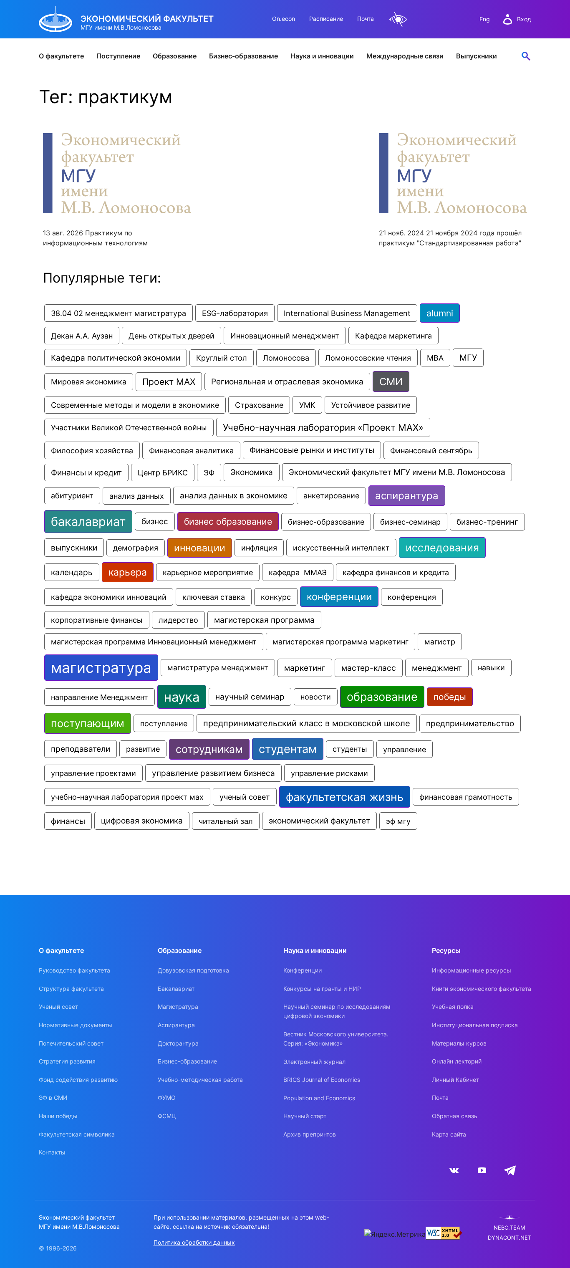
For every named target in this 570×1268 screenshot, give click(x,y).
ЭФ (209, 472)
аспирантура (407, 496)
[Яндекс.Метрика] (395, 1234)
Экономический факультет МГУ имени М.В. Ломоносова (397, 472)
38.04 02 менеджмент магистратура (118, 313)
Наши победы (58, 1115)
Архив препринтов (309, 1134)
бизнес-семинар (410, 521)
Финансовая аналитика (191, 450)
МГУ (468, 358)
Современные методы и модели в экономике (135, 405)
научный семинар (250, 697)
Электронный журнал (314, 1061)
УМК (307, 404)
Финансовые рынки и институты (312, 450)
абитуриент (72, 495)
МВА (435, 357)
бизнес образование (228, 521)
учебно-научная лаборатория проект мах (127, 796)
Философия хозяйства (92, 450)
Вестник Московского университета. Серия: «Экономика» (335, 1039)
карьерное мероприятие (208, 572)
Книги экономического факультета (481, 988)
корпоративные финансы (97, 619)
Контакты (52, 1152)
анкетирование (331, 495)
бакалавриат (88, 521)
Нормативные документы (75, 1024)
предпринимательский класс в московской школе (306, 723)
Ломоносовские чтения (368, 357)
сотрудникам (209, 749)
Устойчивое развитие (370, 404)
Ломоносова (286, 358)
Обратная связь (454, 1115)
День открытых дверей (171, 335)
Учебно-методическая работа (200, 1079)
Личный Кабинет (455, 1079)
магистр (439, 641)
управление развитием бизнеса (213, 773)
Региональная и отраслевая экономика (287, 381)
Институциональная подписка (475, 1024)
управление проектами (93, 773)
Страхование (259, 404)
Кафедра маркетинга (393, 335)
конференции (339, 597)
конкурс (276, 596)
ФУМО (167, 1097)
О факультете (61, 56)
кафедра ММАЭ (298, 572)
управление (404, 749)
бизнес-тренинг (487, 521)
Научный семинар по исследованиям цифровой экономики (337, 1011)
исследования (442, 547)
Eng (484, 19)
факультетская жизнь (345, 796)
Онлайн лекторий (457, 1061)
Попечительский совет (71, 1043)
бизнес (154, 521)
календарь (72, 572)
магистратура (101, 668)
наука (181, 697)
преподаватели (80, 749)
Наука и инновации (322, 56)
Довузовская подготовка (193, 970)
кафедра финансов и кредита (396, 572)
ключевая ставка (213, 596)
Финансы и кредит (86, 472)
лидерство (178, 619)
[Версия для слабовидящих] (398, 19)
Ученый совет (58, 1006)
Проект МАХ (168, 381)
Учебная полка (453, 1006)
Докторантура (178, 1043)
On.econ (283, 18)
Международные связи (405, 56)
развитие (143, 749)
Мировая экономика (88, 381)
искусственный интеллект (341, 547)
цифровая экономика (142, 821)
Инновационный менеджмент (284, 335)
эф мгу (398, 821)
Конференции (302, 970)
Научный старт (304, 1115)
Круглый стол (221, 358)
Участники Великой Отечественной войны (129, 427)
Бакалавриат (176, 988)
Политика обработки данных (194, 1242)
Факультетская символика (77, 1134)
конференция (412, 596)
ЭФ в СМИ (53, 1097)
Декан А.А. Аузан (82, 335)
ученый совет (244, 796)
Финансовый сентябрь (431, 450)
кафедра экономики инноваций (108, 596)
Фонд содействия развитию (78, 1079)
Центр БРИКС (163, 472)
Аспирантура (176, 1024)
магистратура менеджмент (217, 667)
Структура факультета (71, 988)
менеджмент (437, 668)
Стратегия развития (67, 1061)
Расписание (326, 18)
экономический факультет (319, 821)
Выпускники (476, 56)
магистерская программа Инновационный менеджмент (154, 641)
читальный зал (226, 821)
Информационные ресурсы (471, 970)
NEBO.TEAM (509, 1228)
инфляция (259, 547)
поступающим (87, 723)
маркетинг (304, 668)
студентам (288, 749)
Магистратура (178, 1006)
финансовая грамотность (465, 796)
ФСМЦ (167, 1115)
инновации (199, 547)
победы (450, 697)
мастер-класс (368, 668)
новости (315, 696)
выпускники (74, 548)
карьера (127, 572)
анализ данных (136, 495)
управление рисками (329, 773)
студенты (350, 749)
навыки (491, 667)
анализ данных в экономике (234, 495)
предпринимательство (470, 723)
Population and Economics (319, 1097)
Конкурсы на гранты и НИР (322, 988)
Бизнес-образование (243, 56)
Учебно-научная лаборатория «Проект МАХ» (323, 427)
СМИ (391, 381)
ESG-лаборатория (235, 313)
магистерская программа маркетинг (340, 641)
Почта (365, 18)
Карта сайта (449, 1134)
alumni (439, 313)
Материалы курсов (459, 1043)
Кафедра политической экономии (115, 357)
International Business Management (347, 313)
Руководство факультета (74, 970)
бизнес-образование (326, 521)
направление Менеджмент (99, 697)
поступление (163, 723)
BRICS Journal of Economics (321, 1079)
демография (135, 547)
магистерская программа (264, 619)
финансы (68, 821)
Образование (175, 56)
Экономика (251, 472)
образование (382, 697)
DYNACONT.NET (509, 1238)
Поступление (118, 56)
